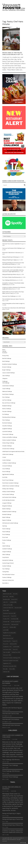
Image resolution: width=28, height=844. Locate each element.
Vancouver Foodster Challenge (11, 657)
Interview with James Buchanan (10, 682)
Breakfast (6, 599)
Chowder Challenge (7, 445)
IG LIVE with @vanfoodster (8, 500)
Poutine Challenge (6, 540)
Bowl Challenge (6, 361)
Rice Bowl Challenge (7, 423)
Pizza (5, 644)
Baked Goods (7, 593)
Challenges (5, 381)
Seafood (16, 646)
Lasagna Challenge (6, 503)
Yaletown (6, 671)
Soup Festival (5, 557)
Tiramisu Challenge (6, 577)
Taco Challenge (6, 568)
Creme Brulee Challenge (8, 385)
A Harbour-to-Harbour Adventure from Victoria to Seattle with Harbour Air (13, 831)
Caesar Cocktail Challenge (8, 372)
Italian (5, 627)
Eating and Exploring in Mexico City (10, 274)
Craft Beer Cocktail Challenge (9, 463)
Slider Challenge (6, 554)
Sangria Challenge (6, 551)
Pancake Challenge (6, 411)
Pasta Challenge (6, 531)
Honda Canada (15, 621)
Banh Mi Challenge (6, 358)
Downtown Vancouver (9, 613)
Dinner (6, 610)
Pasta (14, 641)
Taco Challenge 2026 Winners (9, 280)
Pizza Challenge (6, 534)
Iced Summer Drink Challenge (9, 497)
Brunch (14, 599)
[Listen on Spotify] (14, 228)
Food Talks (4, 477)
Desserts (18, 607)
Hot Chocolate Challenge (8, 494)
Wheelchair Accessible (9, 666)
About (3, 349)
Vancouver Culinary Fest (8, 580)
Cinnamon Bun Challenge (8, 448)
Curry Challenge (6, 468)
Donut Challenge (6, 471)
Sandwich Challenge (7, 548)
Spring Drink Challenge (7, 560)
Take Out (6, 652)
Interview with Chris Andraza (10, 719)
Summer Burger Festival (8, 563)
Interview (14, 624)
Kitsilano (13, 627)
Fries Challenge (6, 397)
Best (12, 596)
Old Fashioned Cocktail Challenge (10, 523)
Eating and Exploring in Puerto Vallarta (11, 267)
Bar (15, 593)
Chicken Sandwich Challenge (9, 440)
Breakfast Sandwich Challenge (9, 364)
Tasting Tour (16, 652)
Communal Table (8, 607)
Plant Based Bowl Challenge (8, 417)
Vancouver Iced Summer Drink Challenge (12, 248)
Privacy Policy (5, 355)
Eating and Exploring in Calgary (9, 260)
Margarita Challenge (7, 506)
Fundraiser (14, 618)
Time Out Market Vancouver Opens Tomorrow (13, 299)
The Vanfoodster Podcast (8, 574)
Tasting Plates (5, 571)
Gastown (6, 621)
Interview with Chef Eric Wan (10, 713)
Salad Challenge (6, 546)
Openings (4, 526)
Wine (5, 669)
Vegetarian (7, 663)
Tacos (15, 649)
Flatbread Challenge (7, 391)
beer (5, 596)
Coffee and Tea (7, 605)
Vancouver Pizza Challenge (10, 777)
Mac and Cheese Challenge (8, 403)
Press (3, 543)
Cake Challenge (6, 375)
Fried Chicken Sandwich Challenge (10, 483)
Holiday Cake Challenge (8, 488)
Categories (4, 378)
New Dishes (6, 635)
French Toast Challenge (7, 480)
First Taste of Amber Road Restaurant (11, 277)
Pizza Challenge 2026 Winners (11, 771)
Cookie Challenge (6, 460)
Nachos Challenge (6, 408)
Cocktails (13, 602)
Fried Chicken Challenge (8, 394)
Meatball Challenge (6, 405)
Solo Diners (7, 649)
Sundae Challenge (6, 566)
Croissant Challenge (7, 465)
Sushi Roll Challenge (7, 431)
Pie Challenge (5, 414)
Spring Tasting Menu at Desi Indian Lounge (12, 303)
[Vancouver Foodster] (14, 10)
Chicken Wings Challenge (8, 443)
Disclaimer (4, 352)
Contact (4, 457)
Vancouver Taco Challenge (8, 296)
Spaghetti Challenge (7, 428)
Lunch (5, 630)
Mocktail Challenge (6, 514)
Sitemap (4, 351)
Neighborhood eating (9, 632)
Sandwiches (7, 646)
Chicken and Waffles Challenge (9, 437)
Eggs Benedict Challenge (8, 474)
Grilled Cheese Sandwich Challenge (10, 486)
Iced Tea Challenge (6, 400)
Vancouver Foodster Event (10, 660)
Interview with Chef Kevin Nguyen (12, 708)
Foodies (6, 618)
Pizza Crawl (5, 537)
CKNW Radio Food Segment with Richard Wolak (13, 451)
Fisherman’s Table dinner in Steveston (11, 252)
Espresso (6, 616)
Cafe (5, 602)
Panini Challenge (6, 528)
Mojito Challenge (6, 517)
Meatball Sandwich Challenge (9, 511)
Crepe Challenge (6, 388)
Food (13, 616)
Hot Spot (6, 624)
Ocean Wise (7, 641)
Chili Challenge (5, 383)
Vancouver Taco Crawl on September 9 (11, 243)
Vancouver (7, 655)
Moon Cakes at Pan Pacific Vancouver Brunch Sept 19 (12, 53)
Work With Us (5, 583)
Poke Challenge (6, 420)
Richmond (13, 644)
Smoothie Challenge (7, 425)
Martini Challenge (6, 508)
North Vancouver (8, 638)
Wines (12, 669)
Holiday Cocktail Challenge (8, 491)
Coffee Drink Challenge (7, 454)
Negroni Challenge (6, 520)
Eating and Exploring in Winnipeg (10, 257)
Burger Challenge (6, 370)
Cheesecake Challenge (7, 434)
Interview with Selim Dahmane (11, 725)
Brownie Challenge (6, 367)
